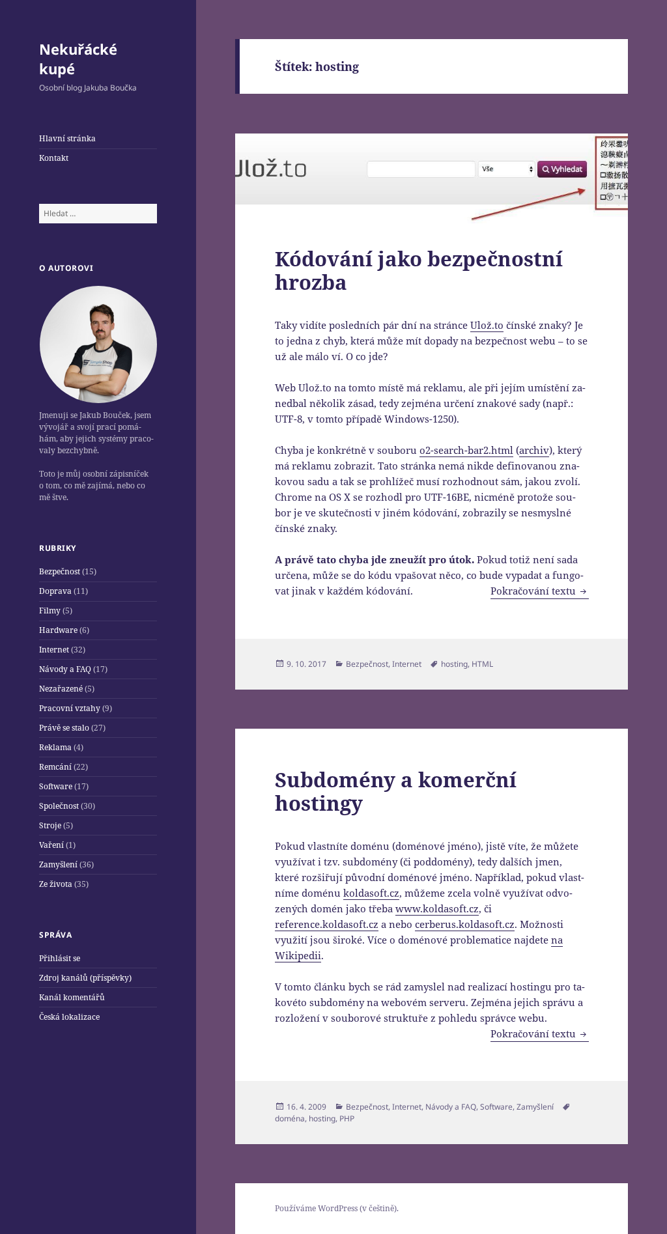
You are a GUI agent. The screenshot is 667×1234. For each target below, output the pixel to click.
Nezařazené (61, 688)
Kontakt (53, 157)
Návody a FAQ (65, 669)
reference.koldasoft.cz (326, 924)
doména (290, 1118)
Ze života (55, 884)
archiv (534, 449)
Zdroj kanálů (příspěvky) (85, 977)
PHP (346, 1118)
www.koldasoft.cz (437, 908)
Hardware (58, 630)
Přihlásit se (59, 958)
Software (55, 786)
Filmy (50, 610)
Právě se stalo (64, 727)
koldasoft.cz (371, 892)
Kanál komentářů (72, 997)
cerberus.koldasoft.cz (465, 924)
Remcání (55, 766)
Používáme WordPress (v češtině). (337, 1208)
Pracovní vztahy (69, 708)
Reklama (55, 747)
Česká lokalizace (69, 1016)
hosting (454, 663)
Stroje (50, 825)
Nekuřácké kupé (78, 58)
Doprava (55, 590)
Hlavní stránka (67, 138)
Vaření (51, 844)
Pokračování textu (539, 590)
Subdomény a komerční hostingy (396, 791)
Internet (54, 649)
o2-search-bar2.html (466, 449)
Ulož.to (487, 324)
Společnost (59, 805)
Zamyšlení (58, 864)
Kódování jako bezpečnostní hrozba (419, 270)
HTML (482, 663)
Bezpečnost (59, 571)
